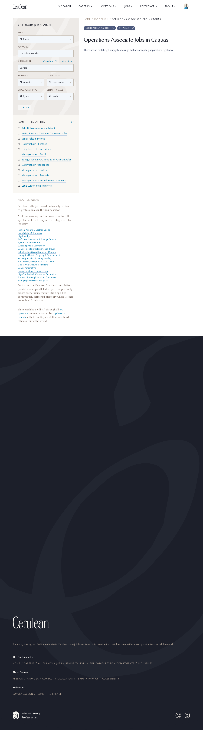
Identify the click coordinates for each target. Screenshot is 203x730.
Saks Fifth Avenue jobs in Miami (38, 128)
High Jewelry (24, 236)
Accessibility (110, 678)
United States (67, 61)
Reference (55, 693)
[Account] (186, 6)
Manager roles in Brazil (34, 154)
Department (53, 75)
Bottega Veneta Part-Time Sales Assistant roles (46, 159)
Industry (23, 75)
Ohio (57, 61)
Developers (65, 678)
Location (25, 61)
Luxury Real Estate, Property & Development (39, 255)
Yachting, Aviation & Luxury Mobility (34, 258)
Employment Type (27, 90)
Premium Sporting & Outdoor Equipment (37, 277)
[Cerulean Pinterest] (178, 715)
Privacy (93, 678)
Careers (29, 663)
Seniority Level (55, 90)
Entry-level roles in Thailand (37, 149)
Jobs (59, 663)
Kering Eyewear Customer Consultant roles (44, 133)
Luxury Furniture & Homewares (33, 271)
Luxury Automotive (27, 268)
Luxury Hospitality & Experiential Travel (36, 249)
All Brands (45, 663)
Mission (18, 678)
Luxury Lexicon (23, 693)
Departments (125, 663)
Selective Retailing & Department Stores (37, 252)
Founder (33, 678)
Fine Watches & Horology (30, 233)
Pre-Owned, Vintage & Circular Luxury (36, 261)
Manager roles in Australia (35, 175)
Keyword (23, 47)
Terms (80, 678)
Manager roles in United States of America (44, 180)
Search (66, 6)
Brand (21, 32)
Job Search (101, 19)
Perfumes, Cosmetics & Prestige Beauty (37, 239)
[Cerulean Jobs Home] (20, 6)
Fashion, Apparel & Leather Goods (34, 230)
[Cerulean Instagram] (187, 715)
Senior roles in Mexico (33, 138)
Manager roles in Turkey (34, 170)
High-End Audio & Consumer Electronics (37, 274)
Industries (145, 663)
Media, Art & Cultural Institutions (33, 265)
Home (87, 19)
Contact (48, 678)
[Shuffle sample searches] (72, 122)
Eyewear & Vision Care (29, 242)
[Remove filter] (113, 28)
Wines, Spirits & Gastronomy (31, 246)
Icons (40, 693)
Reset (26, 107)
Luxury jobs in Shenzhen (34, 144)
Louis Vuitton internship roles (37, 185)
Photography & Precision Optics (33, 280)
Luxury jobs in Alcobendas (35, 164)
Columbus (48, 61)
